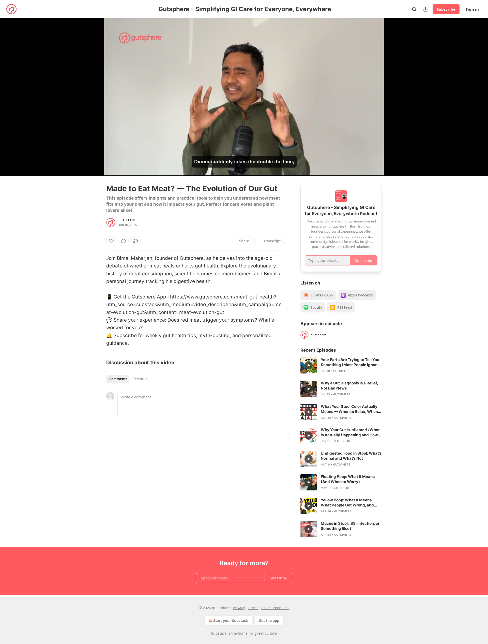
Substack (218, 633)
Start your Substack (230, 620)
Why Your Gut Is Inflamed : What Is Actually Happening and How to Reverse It (350, 432)
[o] (308, 365)
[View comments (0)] (394, 97)
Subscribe (446, 9)
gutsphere (127, 220)
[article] (341, 365)
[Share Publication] (425, 9)
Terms (253, 607)
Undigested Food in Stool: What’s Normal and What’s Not (351, 456)
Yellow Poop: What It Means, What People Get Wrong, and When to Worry (347, 503)
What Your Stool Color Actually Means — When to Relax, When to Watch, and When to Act (349, 409)
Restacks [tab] (139, 379)
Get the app (269, 620)
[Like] (111, 241)
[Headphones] (94, 102)
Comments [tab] (118, 379)
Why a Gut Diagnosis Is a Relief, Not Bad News (349, 386)
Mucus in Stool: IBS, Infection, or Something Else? (350, 526)
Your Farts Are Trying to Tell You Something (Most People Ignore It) (350, 362)
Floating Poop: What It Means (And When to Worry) (348, 479)
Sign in (472, 9)
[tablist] (128, 379)
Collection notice (275, 607)
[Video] (94, 91)
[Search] (414, 9)
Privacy (239, 607)
